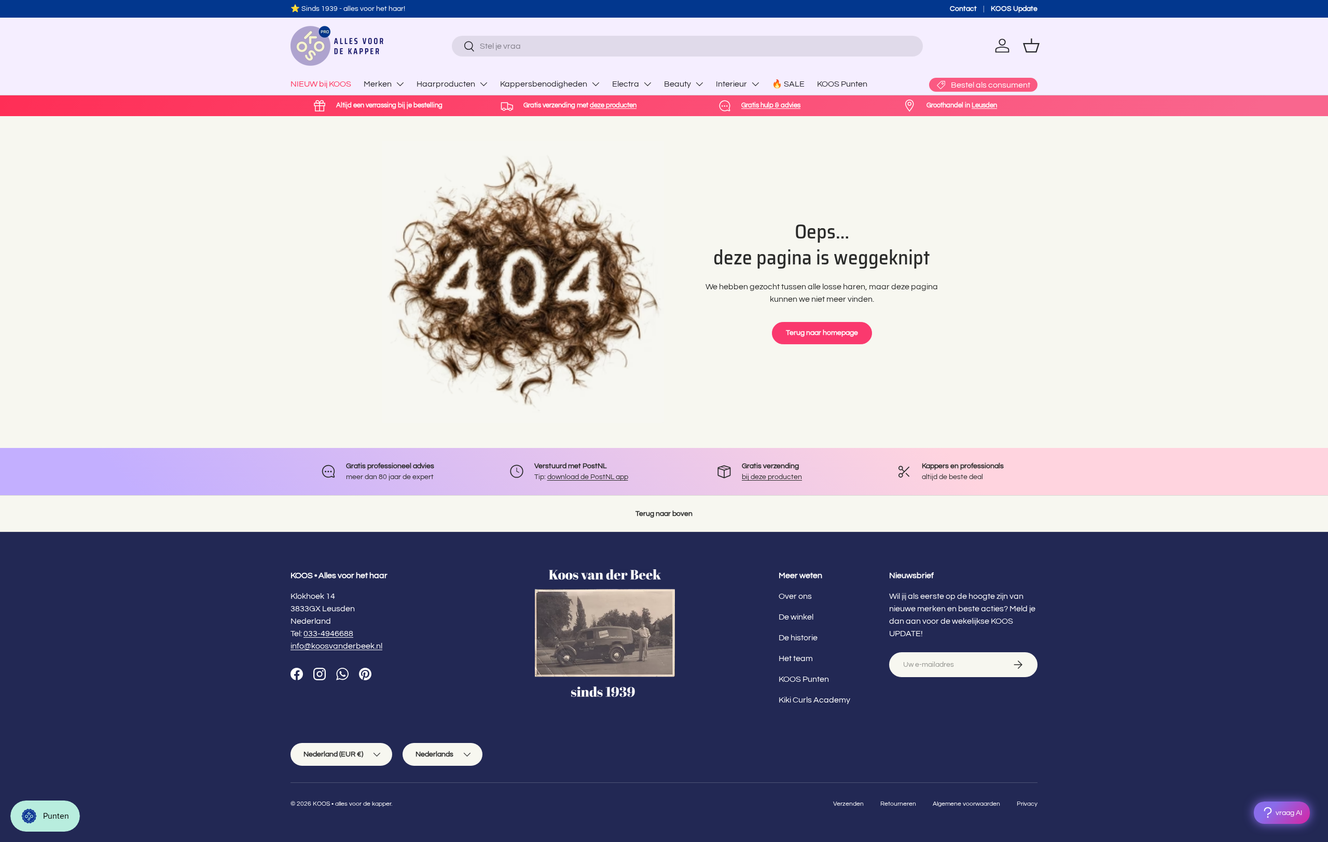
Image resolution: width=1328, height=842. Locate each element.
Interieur (731, 84)
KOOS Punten (842, 84)
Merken (378, 84)
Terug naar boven (664, 513)
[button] (1031, 45)
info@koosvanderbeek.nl (336, 646)
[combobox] (687, 46)
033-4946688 (328, 633)
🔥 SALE (788, 84)
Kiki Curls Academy (814, 700)
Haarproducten (446, 84)
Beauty (677, 84)
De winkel (796, 617)
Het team (796, 658)
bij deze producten (772, 477)
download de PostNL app (587, 477)
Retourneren (898, 804)
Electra (625, 84)
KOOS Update (1014, 8)
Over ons (795, 596)
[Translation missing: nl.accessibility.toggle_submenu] (400, 84)
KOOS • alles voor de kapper (352, 804)
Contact (963, 8)
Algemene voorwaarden (966, 804)
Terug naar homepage (822, 332)
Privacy (1027, 804)
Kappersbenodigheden (543, 84)
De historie (798, 638)
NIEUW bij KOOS (320, 84)
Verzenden (848, 804)
